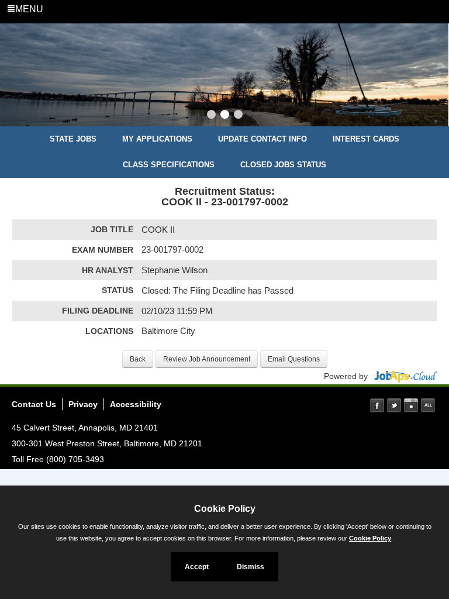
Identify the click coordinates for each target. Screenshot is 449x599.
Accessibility (135, 404)
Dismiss (250, 567)
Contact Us (34, 404)
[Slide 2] (224, 116)
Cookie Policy (370, 538)
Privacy (83, 404)
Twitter (394, 405)
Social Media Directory (428, 405)
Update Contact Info (262, 139)
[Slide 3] (238, 116)
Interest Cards (366, 139)
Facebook (377, 405)
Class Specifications (169, 164)
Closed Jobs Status (283, 164)
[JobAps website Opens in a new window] (403, 376)
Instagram (411, 405)
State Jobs (73, 139)
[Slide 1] (211, 116)
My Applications (157, 139)
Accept (197, 567)
